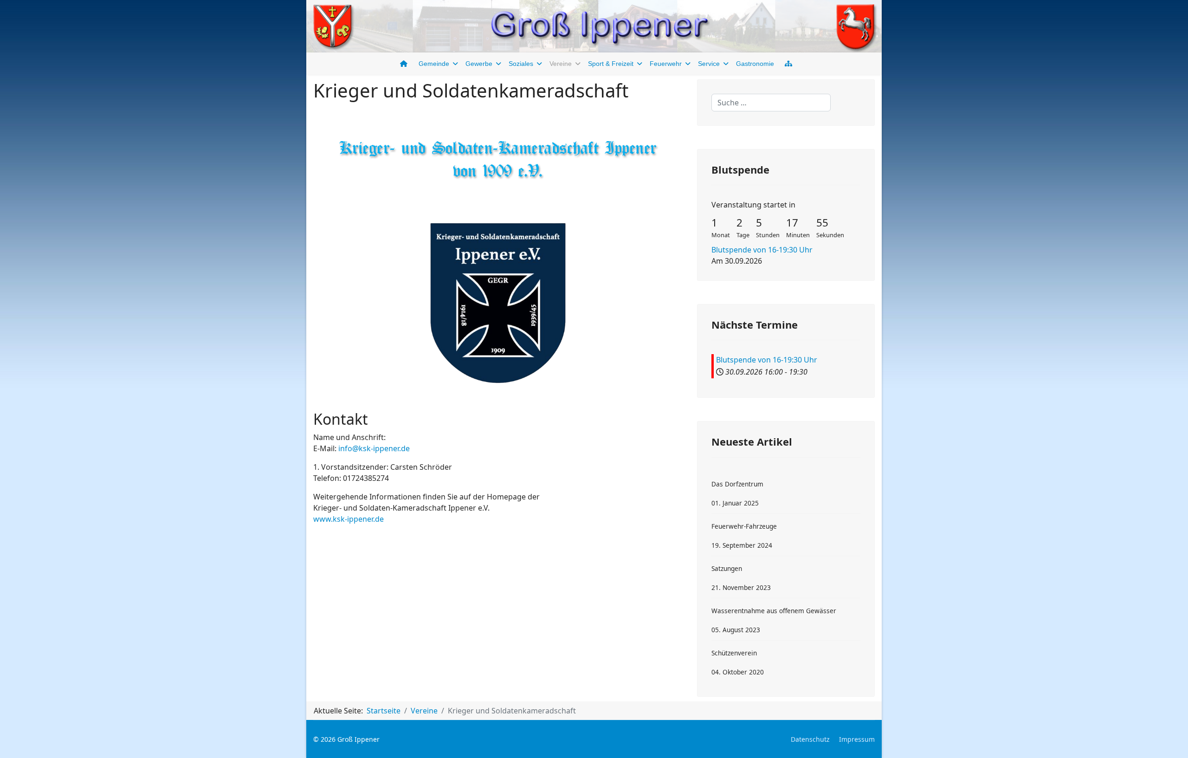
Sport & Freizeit (610, 63)
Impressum (857, 739)
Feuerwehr (666, 63)
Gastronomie (755, 63)
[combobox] (771, 102)
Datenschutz (810, 739)
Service (709, 63)
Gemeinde (434, 63)
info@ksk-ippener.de (374, 448)
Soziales (521, 63)
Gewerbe (478, 63)
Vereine (560, 63)
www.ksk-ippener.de (348, 519)
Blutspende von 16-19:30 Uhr (762, 250)
